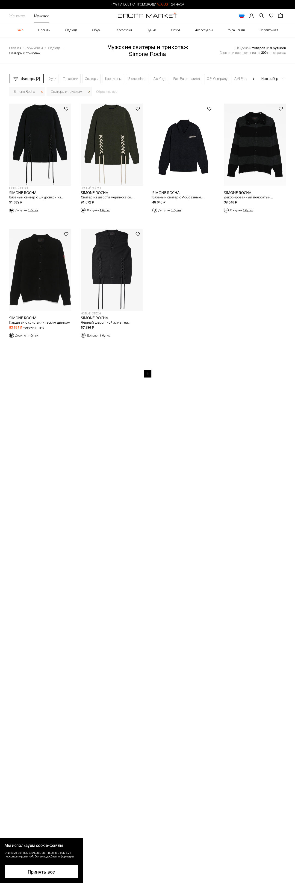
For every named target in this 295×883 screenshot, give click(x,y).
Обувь (96, 30)
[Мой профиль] (252, 16)
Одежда (71, 30)
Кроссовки (124, 30)
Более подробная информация (54, 856)
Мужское (41, 16)
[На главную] (147, 16)
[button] (41, 860)
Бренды (44, 30)
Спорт (175, 30)
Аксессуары (204, 30)
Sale (20, 30)
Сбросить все (106, 91)
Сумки (151, 30)
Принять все (41, 871)
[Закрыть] (42, 92)
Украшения (236, 30)
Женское (17, 16)
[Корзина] (281, 16)
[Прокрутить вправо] (253, 78)
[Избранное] (271, 16)
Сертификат (269, 30)
